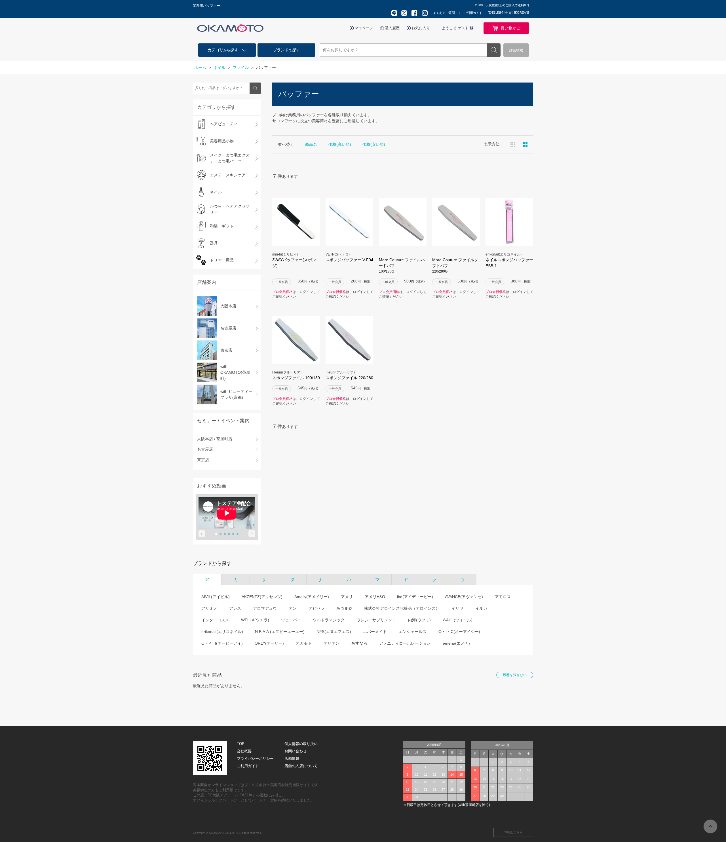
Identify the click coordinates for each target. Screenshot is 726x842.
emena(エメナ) (456, 643)
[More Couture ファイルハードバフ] (403, 222)
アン (293, 608)
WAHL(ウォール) (457, 620)
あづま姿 (344, 608)
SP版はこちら (513, 832)
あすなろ (359, 643)
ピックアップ (525, 144)
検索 (494, 50)
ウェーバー (291, 620)
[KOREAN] (521, 12)
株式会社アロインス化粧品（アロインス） (402, 608)
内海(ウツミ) (419, 620)
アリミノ (209, 608)
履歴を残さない (515, 675)
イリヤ (457, 608)
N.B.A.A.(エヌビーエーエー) (280, 631)
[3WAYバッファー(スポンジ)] (296, 222)
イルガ (481, 608)
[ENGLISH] (495, 12)
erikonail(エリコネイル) (222, 631)
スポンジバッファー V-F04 (349, 260)
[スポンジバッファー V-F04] (349, 222)
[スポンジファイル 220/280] (349, 340)
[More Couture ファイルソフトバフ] (456, 222)
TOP (240, 744)
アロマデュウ (265, 608)
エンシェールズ (413, 631)
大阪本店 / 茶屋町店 (214, 438)
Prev (202, 533)
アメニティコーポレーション (405, 643)
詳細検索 (516, 50)
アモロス (503, 596)
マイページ (363, 28)
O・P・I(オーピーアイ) (222, 643)
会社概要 (244, 751)
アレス (235, 608)
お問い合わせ (295, 751)
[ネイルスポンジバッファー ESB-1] (509, 222)
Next (251, 533)
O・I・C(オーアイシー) (459, 631)
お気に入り (420, 28)
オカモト (304, 643)
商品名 (311, 144)
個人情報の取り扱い (301, 744)
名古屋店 (205, 449)
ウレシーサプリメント (376, 620)
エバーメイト (375, 631)
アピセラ (316, 608)
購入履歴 (392, 28)
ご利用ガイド (473, 12)
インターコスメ (215, 620)
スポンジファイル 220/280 (349, 377)
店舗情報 (291, 758)
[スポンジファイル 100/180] (296, 340)
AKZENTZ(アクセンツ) (262, 596)
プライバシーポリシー (255, 758)
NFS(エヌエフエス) (333, 631)
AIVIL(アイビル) (215, 596)
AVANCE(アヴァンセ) (464, 596)
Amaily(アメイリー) (311, 596)
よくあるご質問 (444, 12)
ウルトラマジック (329, 620)
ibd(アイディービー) (415, 596)
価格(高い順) (339, 144)
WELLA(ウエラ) (255, 620)
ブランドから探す (212, 563)
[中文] (508, 12)
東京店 (203, 459)
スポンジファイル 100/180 (296, 377)
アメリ (347, 596)
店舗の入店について (301, 766)
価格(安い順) (373, 144)
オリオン (331, 643)
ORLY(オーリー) (269, 643)
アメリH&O (375, 596)
